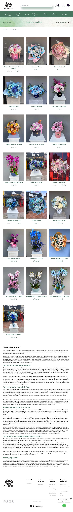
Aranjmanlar (65, 14)
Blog (61, 493)
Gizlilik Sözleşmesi (64, 491)
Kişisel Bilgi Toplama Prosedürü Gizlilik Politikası (65, 487)
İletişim (62, 495)
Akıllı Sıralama (64, 22)
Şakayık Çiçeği (18, 14)
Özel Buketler (45, 14)
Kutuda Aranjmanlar (35, 14)
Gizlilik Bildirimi (52, 493)
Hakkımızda (29, 483)
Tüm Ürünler (9, 14)
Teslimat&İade (52, 495)
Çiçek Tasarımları (54, 14)
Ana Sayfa (5, 29)
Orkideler (27, 14)
